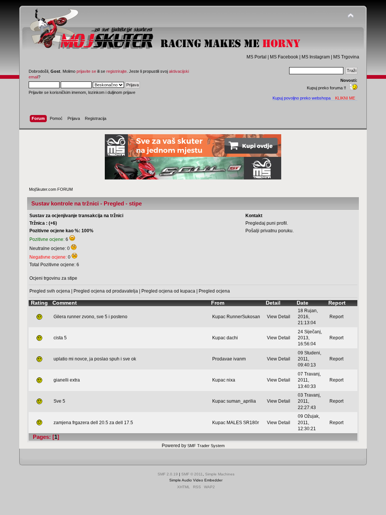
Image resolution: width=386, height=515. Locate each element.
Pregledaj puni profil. (266, 223)
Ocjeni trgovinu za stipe (53, 278)
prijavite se (86, 71)
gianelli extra (67, 380)
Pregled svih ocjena (49, 291)
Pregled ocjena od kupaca (168, 291)
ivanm (239, 359)
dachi (232, 337)
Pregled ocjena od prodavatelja (106, 291)
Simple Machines (219, 474)
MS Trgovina (346, 57)
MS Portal (257, 57)
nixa (231, 380)
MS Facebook (284, 57)
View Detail (278, 316)
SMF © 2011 (192, 474)
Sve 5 (59, 401)
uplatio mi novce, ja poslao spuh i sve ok (95, 359)
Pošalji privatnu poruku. (269, 230)
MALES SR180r (243, 422)
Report (336, 316)
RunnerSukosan (243, 316)
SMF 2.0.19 (168, 474)
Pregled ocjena (214, 291)
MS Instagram (316, 57)
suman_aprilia (241, 401)
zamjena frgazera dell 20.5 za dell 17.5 (93, 422)
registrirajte (116, 71)
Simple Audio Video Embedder (195, 480)
